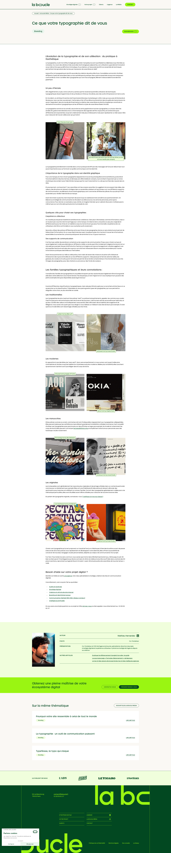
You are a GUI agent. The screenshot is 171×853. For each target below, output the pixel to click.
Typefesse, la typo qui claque (52, 751)
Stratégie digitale (55, 589)
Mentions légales (114, 843)
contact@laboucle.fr (61, 794)
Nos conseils (126, 843)
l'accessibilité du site (80, 428)
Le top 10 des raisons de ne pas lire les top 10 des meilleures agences (115, 661)
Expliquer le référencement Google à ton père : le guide (110, 655)
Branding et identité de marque (59, 595)
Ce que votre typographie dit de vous (61, 13)
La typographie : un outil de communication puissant (65, 733)
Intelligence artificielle (57, 601)
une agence (68, 576)
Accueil (36, 13)
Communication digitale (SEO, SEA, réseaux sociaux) (67, 598)
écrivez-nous (87, 606)
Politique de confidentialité (97, 843)
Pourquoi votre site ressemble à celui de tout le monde (66, 716)
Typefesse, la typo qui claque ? (92, 497)
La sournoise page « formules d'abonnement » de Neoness (112, 658)
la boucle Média (44, 13)
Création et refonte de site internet (61, 592)
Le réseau (136, 843)
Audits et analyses (55, 587)
